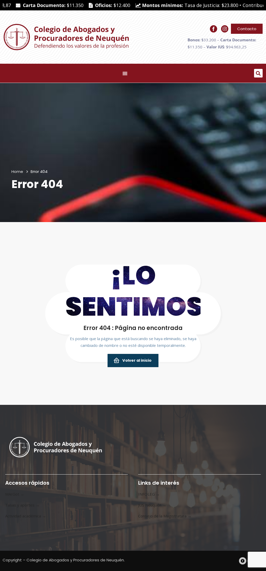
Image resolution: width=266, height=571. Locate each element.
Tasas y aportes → (22, 505)
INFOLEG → (149, 494)
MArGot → (14, 494)
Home (17, 171)
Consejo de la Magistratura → (164, 515)
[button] (258, 73)
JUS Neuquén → (152, 505)
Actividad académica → (25, 515)
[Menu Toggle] (125, 73)
